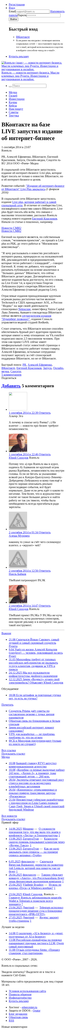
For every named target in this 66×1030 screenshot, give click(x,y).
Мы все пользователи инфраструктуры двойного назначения (33, 674)
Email (12, 11)
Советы (13, 112)
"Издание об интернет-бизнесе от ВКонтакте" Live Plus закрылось (32, 187)
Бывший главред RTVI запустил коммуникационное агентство (32, 765)
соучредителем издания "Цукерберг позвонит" (26, 317)
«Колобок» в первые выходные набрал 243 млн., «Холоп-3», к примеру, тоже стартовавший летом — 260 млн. (37, 773)
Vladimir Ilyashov (33, 884)
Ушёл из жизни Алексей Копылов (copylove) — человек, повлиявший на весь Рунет (36, 653)
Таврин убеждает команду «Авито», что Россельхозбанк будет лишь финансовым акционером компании (36, 878)
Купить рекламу (19, 56)
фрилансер (28, 861)
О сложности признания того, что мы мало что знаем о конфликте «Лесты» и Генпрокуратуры (34, 832)
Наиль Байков (17, 574)
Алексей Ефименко (40, 364)
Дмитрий (28, 907)
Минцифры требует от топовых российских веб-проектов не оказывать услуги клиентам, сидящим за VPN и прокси (33, 664)
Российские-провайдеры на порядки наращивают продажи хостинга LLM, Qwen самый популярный (36, 943)
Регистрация (17, 4)
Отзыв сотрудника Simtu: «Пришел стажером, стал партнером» (34, 951)
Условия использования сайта (27, 991)
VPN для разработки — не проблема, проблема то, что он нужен (32, 736)
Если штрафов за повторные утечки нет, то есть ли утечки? (35, 697)
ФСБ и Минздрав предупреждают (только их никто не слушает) (35, 742)
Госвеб (13, 95)
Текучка (14, 115)
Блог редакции (18, 1013)
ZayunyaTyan (31, 838)
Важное (6, 633)
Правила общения (20, 994)
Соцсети (15, 371)
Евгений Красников (44, 218)
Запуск (47, 368)
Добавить (11, 385)
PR (24, 364)
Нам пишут (16, 108)
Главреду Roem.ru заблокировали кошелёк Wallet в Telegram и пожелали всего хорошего (35, 901)
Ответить (45, 412)
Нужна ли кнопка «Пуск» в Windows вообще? (35, 886)
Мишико (28, 828)
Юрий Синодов (18, 457)
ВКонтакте (23, 36)
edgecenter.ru (29, 1007)
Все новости (9, 815)
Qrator (36, 1010)
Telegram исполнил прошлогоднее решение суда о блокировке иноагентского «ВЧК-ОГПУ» (36, 911)
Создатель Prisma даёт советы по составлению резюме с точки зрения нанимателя (31, 714)
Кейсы (13, 105)
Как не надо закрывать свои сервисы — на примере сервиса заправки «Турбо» (34, 852)
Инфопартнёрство (20, 997)
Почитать (7, 704)
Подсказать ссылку (13, 753)
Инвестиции (17, 98)
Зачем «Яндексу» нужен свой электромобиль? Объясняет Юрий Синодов (36, 681)
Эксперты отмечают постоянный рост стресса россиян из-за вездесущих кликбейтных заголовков (36, 783)
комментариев (11, 374)
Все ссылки (8, 750)
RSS (11, 1020)
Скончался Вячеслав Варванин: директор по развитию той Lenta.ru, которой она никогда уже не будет (36, 866)
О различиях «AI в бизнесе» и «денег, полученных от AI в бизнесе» (36, 935)
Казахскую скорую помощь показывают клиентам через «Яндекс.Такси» (37, 842)
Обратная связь (18, 1017)
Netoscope (24, 309)
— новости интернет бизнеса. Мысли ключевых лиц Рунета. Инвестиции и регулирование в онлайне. (30, 76)
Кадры (13, 102)
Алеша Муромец (19, 535)
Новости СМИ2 (11, 228)
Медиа (13, 92)
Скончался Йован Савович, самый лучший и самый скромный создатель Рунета (34, 643)
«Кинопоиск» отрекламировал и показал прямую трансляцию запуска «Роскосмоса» (33, 793)
